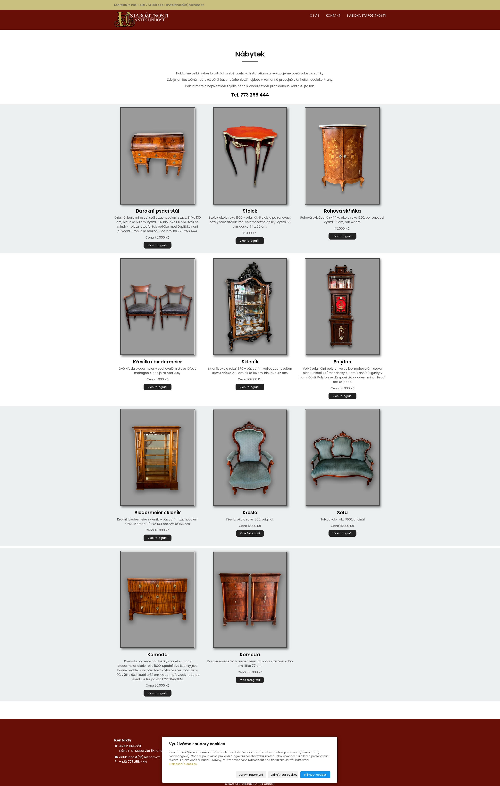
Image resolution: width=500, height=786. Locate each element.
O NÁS (314, 15)
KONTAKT (333, 15)
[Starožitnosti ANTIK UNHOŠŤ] (143, 19)
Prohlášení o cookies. (183, 764)
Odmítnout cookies (284, 775)
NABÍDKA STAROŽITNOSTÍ (366, 15)
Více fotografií (157, 245)
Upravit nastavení (251, 775)
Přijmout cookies (315, 775)
